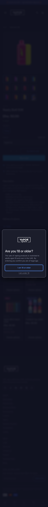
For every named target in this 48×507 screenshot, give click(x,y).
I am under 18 (24, 273)
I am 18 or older (24, 268)
